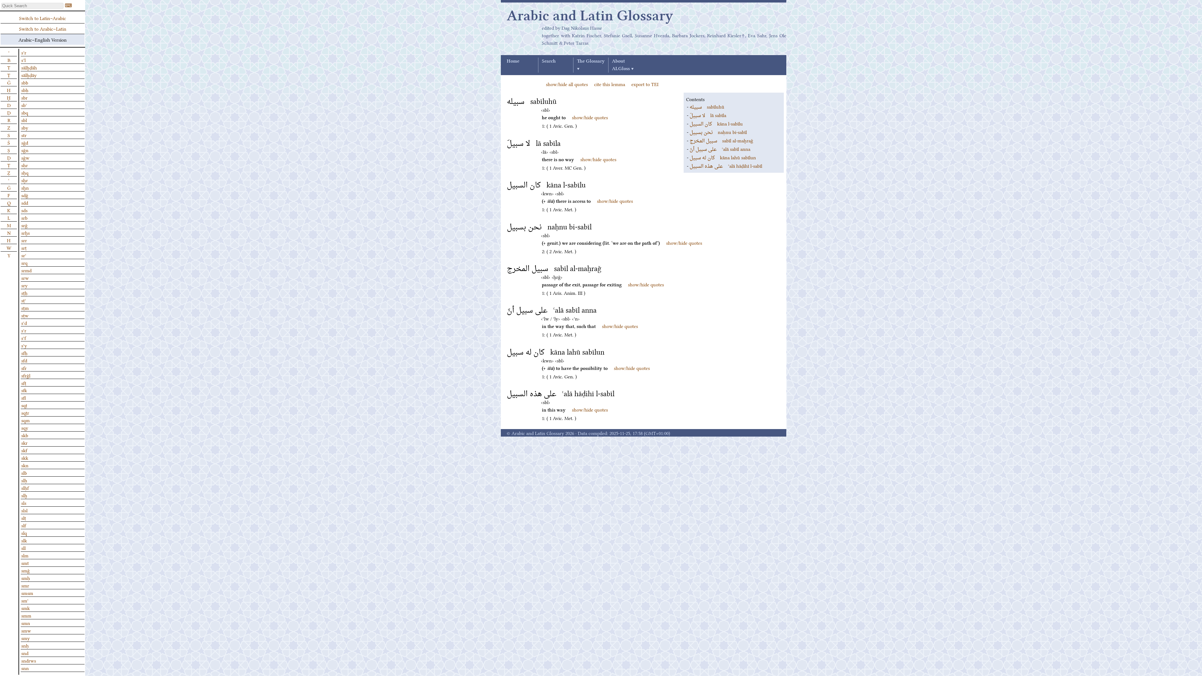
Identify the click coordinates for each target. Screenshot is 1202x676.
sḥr (24, 164)
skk (24, 457)
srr (24, 240)
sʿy (24, 345)
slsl (24, 510)
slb (24, 472)
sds (24, 210)
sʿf (23, 337)
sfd (24, 360)
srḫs (25, 232)
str (24, 134)
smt (25, 562)
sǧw (25, 157)
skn (24, 465)
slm (24, 555)
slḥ (24, 480)
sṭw (24, 315)
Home (513, 61)
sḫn (25, 187)
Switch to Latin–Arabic (42, 17)
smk (25, 607)
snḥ (25, 645)
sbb (24, 82)
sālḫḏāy (29, 74)
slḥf (25, 487)
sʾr (23, 52)
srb (24, 217)
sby (24, 127)
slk (24, 540)
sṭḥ (24, 292)
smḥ (25, 577)
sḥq (24, 172)
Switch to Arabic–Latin (42, 28)
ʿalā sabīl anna (720, 148)
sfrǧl (25, 375)
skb (24, 435)
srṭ (24, 247)
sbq (24, 112)
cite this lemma (609, 83)
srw (25, 277)
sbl (24, 119)
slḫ (24, 495)
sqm (25, 420)
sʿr (23, 330)
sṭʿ (23, 300)
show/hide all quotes (567, 83)
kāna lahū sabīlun (723, 157)
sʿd (24, 322)
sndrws (28, 660)
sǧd (24, 142)
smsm (27, 592)
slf (23, 525)
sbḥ (24, 89)
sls (23, 502)
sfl (23, 397)
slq (24, 532)
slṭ (23, 517)
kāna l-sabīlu (716, 123)
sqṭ (24, 405)
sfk (24, 390)
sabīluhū (707, 106)
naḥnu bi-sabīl (718, 131)
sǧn (24, 149)
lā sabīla (708, 114)
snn (25, 667)
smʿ (24, 600)
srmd (26, 270)
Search (549, 61)
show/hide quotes (590, 117)
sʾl (23, 59)
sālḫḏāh (29, 67)
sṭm (25, 307)
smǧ (25, 570)
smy (25, 637)
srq (24, 262)
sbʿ (24, 104)
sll (23, 547)
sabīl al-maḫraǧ (721, 140)
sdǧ (24, 195)
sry (24, 285)
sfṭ (23, 382)
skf (24, 450)
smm (26, 615)
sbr (24, 97)
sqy (24, 427)
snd (24, 652)
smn (25, 622)
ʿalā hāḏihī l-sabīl (726, 165)
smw (26, 630)
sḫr (24, 180)
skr (24, 442)
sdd (24, 202)
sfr (24, 367)
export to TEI (645, 83)
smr (25, 585)
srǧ (24, 225)
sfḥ (24, 352)
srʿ (23, 255)
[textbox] (32, 6)
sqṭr (25, 412)
